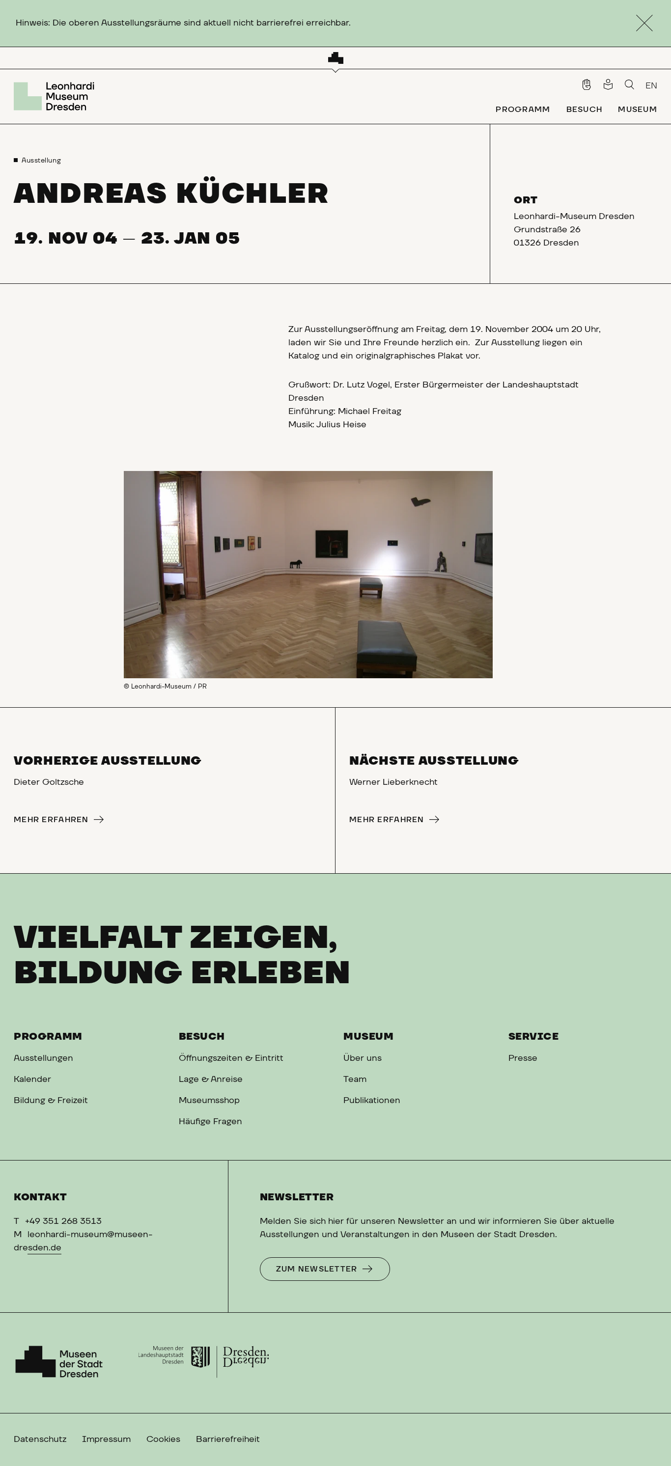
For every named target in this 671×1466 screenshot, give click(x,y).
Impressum (106, 1439)
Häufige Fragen (210, 1121)
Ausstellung (41, 160)
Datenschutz (40, 1439)
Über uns (362, 1058)
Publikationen (371, 1100)
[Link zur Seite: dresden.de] (204, 1363)
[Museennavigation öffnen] (335, 58)
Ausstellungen (43, 1058)
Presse (522, 1058)
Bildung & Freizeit (51, 1100)
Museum (368, 1037)
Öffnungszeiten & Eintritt (231, 1058)
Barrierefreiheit (228, 1439)
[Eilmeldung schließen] (644, 23)
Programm (48, 1037)
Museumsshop (209, 1100)
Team (354, 1079)
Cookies (163, 1439)
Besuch (202, 1037)
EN (651, 86)
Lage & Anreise (211, 1079)
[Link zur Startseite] (56, 96)
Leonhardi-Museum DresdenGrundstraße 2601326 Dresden (574, 230)
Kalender (32, 1079)
